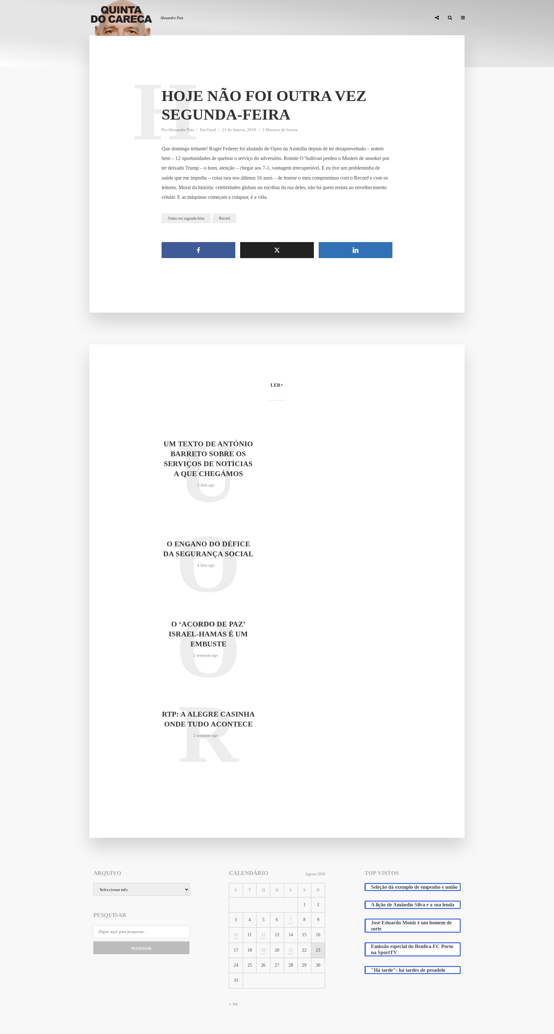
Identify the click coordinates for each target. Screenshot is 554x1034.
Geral (211, 129)
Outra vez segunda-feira (186, 218)
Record (224, 218)
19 (263, 950)
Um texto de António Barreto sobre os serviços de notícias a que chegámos (208, 459)
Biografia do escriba (310, 18)
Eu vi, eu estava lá (408, 18)
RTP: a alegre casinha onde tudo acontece (208, 719)
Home (274, 18)
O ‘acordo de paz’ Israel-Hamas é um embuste (208, 634)
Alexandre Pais (181, 129)
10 (236, 934)
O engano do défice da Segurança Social (208, 549)
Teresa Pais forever (361, 18)
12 (263, 934)
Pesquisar (141, 948)
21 (291, 950)
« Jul (233, 1004)
